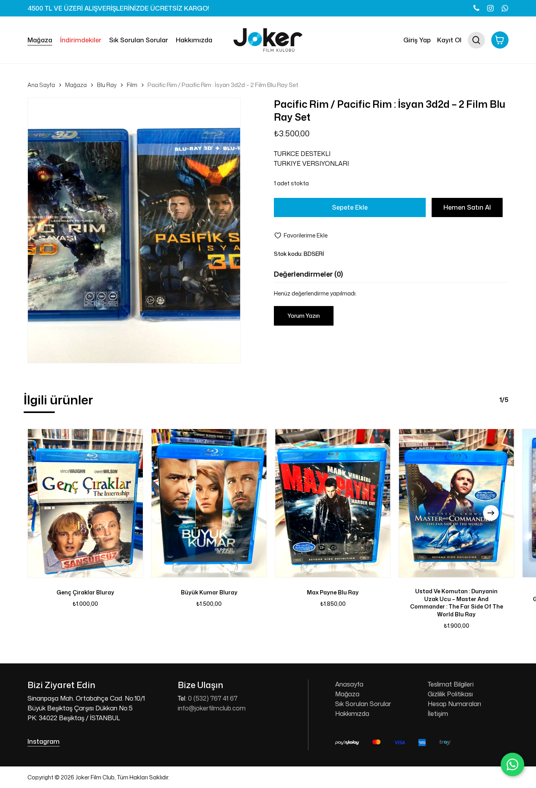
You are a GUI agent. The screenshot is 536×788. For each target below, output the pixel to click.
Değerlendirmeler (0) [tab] (308, 274)
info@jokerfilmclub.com (212, 708)
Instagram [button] (43, 741)
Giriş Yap (417, 40)
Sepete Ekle (350, 207)
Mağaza (76, 85)
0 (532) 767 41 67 (212, 698)
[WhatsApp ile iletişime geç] (512, 764)
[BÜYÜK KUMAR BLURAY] (208, 503)
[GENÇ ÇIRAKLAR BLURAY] (85, 503)
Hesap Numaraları (454, 703)
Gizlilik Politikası (450, 694)
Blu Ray (107, 85)
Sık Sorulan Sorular (363, 703)
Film (132, 85)
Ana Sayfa (41, 85)
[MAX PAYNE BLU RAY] (332, 503)
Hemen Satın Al (467, 207)
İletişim (438, 713)
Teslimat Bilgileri (451, 684)
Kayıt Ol (449, 40)
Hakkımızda (352, 713)
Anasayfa (349, 684)
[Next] (491, 513)
